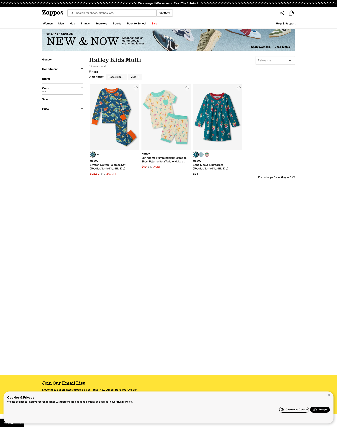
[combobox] (111, 13)
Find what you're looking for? (274, 177)
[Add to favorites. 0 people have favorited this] (136, 88)
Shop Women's (261, 47)
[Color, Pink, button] (207, 154)
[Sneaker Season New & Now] (168, 40)
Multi (133, 76)
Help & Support (286, 23)
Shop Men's (282, 47)
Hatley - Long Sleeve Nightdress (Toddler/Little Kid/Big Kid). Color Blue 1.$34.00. (217, 130)
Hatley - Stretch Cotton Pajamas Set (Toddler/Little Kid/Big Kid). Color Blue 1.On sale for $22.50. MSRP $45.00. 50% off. (114, 130)
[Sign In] (282, 13)
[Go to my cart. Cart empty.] (291, 13)
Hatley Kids (114, 76)
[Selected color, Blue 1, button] (92, 154)
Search (164, 12)
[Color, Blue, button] (201, 154)
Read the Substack (186, 3)
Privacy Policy (123, 401)
